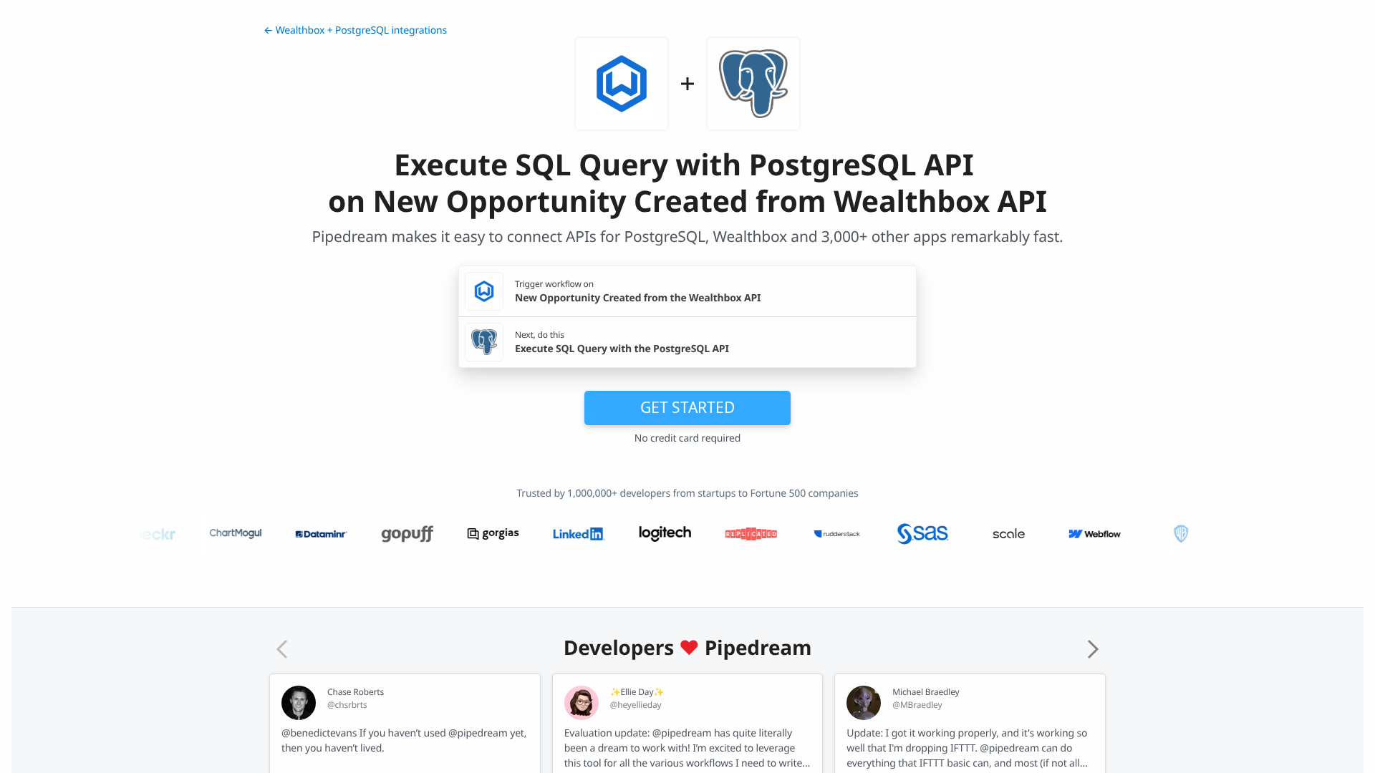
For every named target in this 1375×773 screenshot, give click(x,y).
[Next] (1092, 649)
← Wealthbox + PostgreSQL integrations (355, 30)
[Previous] (282, 649)
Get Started (687, 407)
